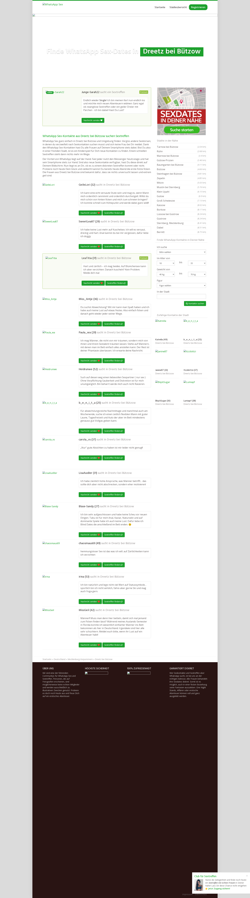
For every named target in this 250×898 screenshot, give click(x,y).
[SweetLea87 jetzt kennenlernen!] (57, 231)
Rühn (181, 151)
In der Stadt (163, 291)
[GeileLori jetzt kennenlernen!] (57, 195)
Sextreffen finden (112, 213)
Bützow (181, 169)
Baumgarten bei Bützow (181, 164)
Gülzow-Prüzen (181, 160)
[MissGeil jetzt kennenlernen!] (57, 623)
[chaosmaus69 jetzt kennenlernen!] (57, 556)
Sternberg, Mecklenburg (181, 223)
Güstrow (181, 218)
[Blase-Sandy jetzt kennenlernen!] (57, 519)
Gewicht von (163, 269)
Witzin (181, 182)
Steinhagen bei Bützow (181, 173)
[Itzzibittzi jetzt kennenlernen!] (195, 359)
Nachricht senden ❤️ (90, 213)
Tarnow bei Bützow (181, 146)
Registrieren (198, 7)
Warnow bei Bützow (181, 155)
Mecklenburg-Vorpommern (80, 659)
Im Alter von (163, 258)
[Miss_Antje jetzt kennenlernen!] (57, 311)
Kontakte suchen (196, 303)
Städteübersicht (178, 7)
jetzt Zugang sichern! (219, 888)
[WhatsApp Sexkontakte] (52, 7)
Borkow (181, 209)
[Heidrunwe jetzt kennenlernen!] (57, 382)
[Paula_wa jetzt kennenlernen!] (57, 345)
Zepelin (181, 178)
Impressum (187, 894)
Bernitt (181, 232)
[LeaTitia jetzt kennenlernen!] (60, 269)
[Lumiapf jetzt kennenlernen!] (195, 389)
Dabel (181, 227)
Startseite (160, 7)
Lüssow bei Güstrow (181, 214)
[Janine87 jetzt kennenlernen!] (167, 359)
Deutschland (59, 659)
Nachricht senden (91, 120)
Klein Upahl (181, 191)
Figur (159, 280)
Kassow (181, 205)
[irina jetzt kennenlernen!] (57, 589)
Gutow (181, 196)
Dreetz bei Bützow (118, 185)
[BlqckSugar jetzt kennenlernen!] (167, 389)
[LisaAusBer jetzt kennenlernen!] (57, 485)
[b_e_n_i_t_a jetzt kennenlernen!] (57, 415)
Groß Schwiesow (181, 200)
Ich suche (162, 247)
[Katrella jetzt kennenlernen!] (167, 328)
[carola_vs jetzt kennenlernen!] (57, 452)
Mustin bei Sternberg (181, 187)
